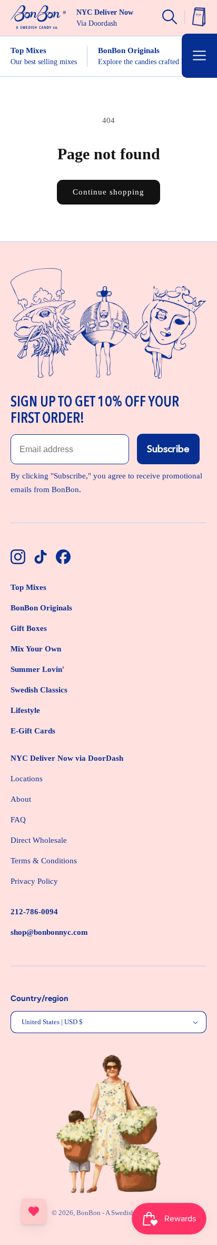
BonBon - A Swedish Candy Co (120, 1213)
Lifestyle (25, 710)
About (21, 799)
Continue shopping (108, 192)
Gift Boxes (29, 628)
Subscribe (168, 449)
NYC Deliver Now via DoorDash (67, 758)
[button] (199, 56)
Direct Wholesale (39, 840)
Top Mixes (28, 587)
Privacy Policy (34, 881)
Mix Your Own (36, 649)
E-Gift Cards (33, 731)
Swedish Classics (39, 690)
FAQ (18, 819)
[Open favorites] (33, 1211)
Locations (27, 778)
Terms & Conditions (44, 860)
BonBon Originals (41, 608)
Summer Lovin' (37, 669)
